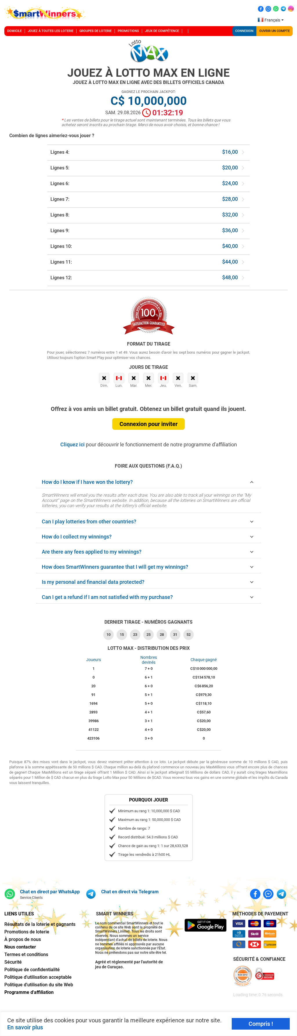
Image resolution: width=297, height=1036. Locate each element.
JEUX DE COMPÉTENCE (162, 31)
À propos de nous (22, 939)
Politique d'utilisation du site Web (38, 984)
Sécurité (13, 962)
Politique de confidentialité (32, 969)
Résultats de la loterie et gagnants (39, 924)
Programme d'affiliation (29, 992)
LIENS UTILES (19, 914)
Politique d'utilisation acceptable (38, 977)
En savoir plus (25, 1027)
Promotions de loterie (26, 932)
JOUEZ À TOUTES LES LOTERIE (50, 31)
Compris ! (261, 1023)
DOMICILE (14, 31)
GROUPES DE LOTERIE (95, 31)
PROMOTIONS (128, 31)
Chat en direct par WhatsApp (50, 891)
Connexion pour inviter (148, 424)
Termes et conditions (26, 954)
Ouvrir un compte (274, 31)
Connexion (244, 31)
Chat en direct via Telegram (130, 891)
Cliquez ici (73, 444)
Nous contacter (20, 947)
